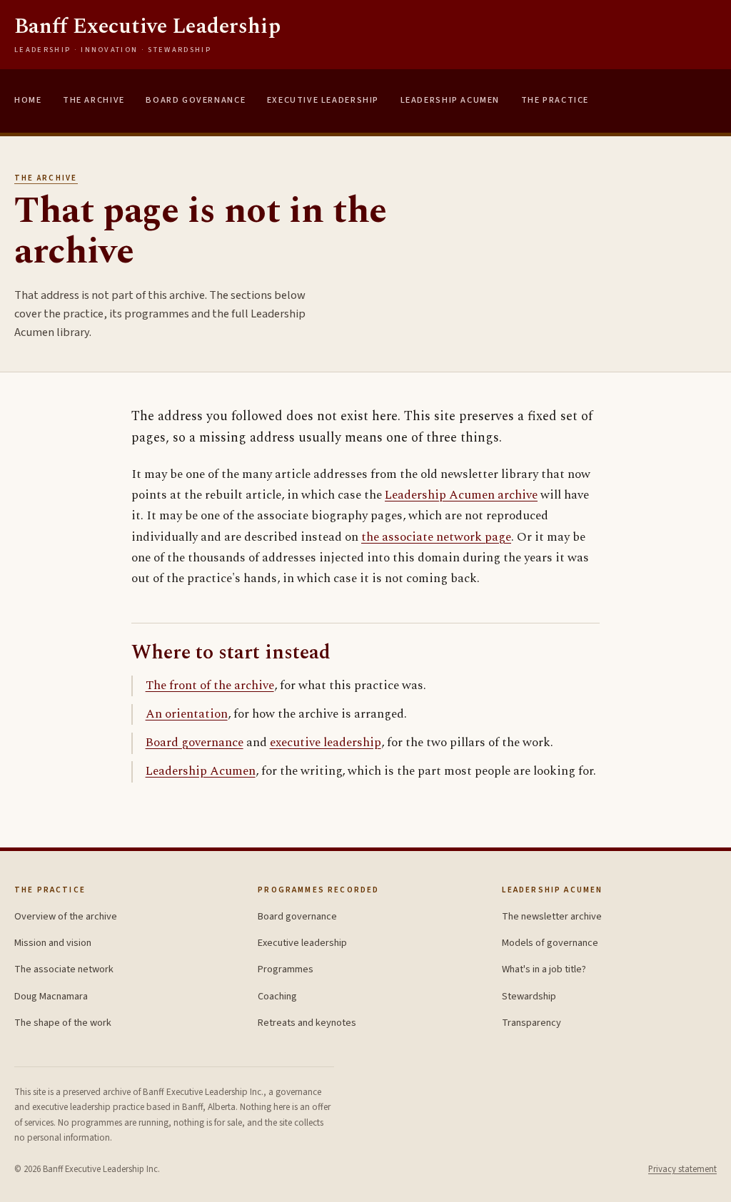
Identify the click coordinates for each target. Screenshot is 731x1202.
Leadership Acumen (450, 99)
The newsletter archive (552, 916)
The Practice (555, 99)
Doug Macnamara (51, 996)
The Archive (94, 99)
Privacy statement (682, 1169)
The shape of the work (62, 1022)
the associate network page (436, 537)
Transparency (531, 1022)
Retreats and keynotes (307, 1022)
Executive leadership (302, 942)
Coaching (277, 996)
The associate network (64, 969)
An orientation (187, 714)
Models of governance (550, 942)
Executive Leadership (323, 99)
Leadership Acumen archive (461, 495)
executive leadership (325, 742)
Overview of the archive (65, 916)
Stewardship (529, 996)
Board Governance (196, 99)
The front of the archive (210, 685)
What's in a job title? (544, 969)
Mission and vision (52, 942)
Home (27, 99)
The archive (46, 178)
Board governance (194, 742)
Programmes (285, 969)
